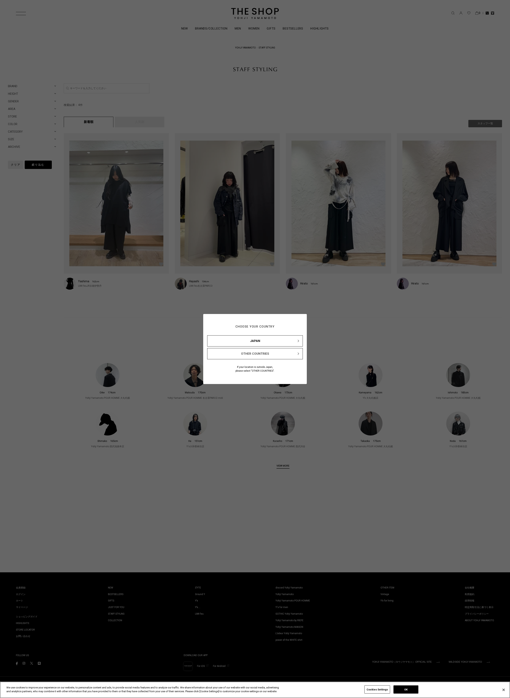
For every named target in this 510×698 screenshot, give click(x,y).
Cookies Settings (377, 689)
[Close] (503, 689)
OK (406, 689)
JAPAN (255, 341)
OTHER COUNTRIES (255, 353)
